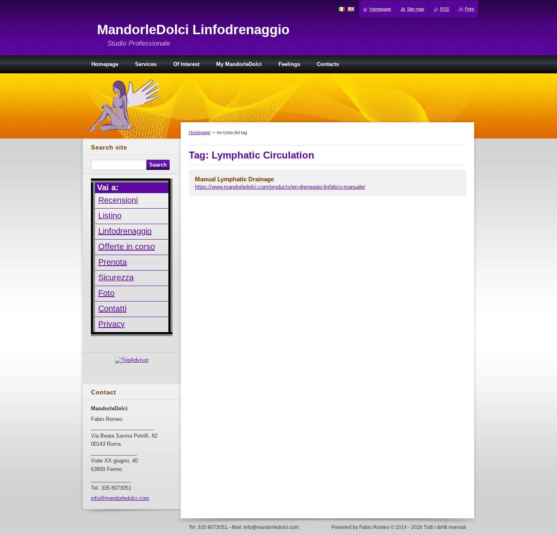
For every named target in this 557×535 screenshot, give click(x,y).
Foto (106, 292)
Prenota (112, 262)
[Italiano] (341, 9)
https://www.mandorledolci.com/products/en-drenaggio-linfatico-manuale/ (280, 187)
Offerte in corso (126, 246)
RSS (444, 9)
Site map (415, 9)
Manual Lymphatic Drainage (234, 179)
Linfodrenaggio (125, 231)
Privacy (111, 323)
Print (469, 9)
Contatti (112, 308)
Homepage (199, 132)
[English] (351, 9)
